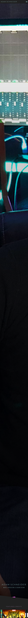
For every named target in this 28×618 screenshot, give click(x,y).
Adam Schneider (9, 2)
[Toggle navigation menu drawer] (26, 1)
